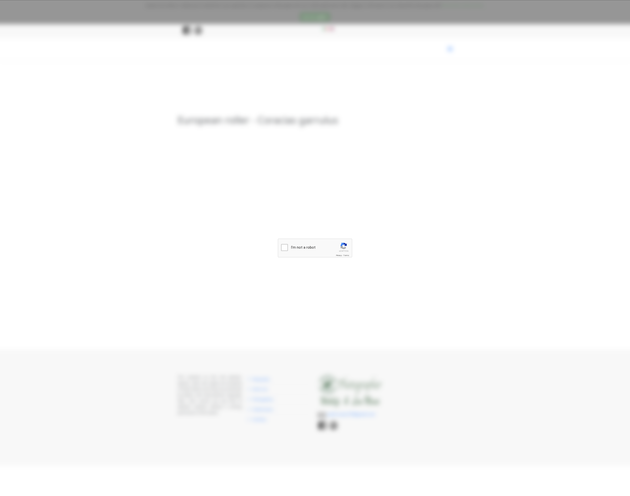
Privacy (339, 255)
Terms (346, 255)
